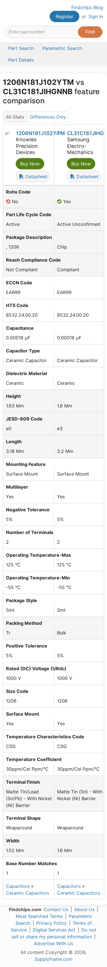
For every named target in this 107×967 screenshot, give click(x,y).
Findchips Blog (87, 7)
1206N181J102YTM (40, 133)
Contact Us (56, 909)
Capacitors (18, 886)
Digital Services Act (54, 930)
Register (64, 16)
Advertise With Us (53, 943)
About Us (84, 909)
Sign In (95, 16)
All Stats (15, 117)
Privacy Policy (51, 923)
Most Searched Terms (39, 916)
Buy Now (30, 164)
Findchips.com (9, 13)
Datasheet (35, 176)
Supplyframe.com (53, 959)
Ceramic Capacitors (27, 893)
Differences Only (48, 117)
